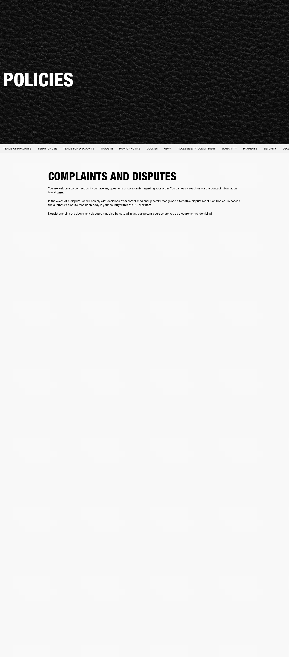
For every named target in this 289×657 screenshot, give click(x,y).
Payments (250, 148)
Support (249, 18)
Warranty (229, 148)
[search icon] (260, 18)
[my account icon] (266, 18)
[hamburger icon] (279, 18)
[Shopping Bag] (273, 18)
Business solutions (211, 8)
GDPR (167, 148)
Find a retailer (252, 8)
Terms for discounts (78, 148)
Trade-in (106, 148)
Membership (233, 8)
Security (270, 148)
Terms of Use (47, 148)
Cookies (152, 148)
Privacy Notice (129, 148)
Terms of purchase (17, 148)
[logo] (15, 15)
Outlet (269, 8)
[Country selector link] (279, 8)
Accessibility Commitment (197, 148)
